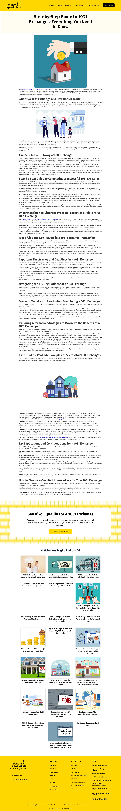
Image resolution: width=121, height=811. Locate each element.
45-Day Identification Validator (101, 780)
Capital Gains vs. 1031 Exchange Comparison (99, 784)
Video (52, 779)
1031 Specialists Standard (79, 775)
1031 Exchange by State (78, 782)
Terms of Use (54, 790)
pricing (59, 5)
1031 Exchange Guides (78, 785)
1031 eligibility (75, 772)
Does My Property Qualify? (60, 531)
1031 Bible (74, 765)
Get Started (109, 5)
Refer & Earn (54, 772)
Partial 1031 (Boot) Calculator (101, 777)
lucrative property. (59, 419)
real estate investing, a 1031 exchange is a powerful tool (36, 89)
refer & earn (79, 5)
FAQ (72, 788)
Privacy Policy (54, 786)
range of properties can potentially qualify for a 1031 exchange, (40, 219)
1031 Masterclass (76, 769)
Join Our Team (54, 769)
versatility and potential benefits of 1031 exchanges (54, 437)
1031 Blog (74, 779)
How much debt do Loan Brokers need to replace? (100, 798)
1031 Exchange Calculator (99, 765)
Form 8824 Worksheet (98, 773)
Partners (53, 775)
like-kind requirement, (74, 289)
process (51, 5)
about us (68, 5)
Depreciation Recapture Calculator (99, 769)
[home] (13, 5)
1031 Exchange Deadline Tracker (99, 789)
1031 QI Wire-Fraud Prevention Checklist (101, 794)
